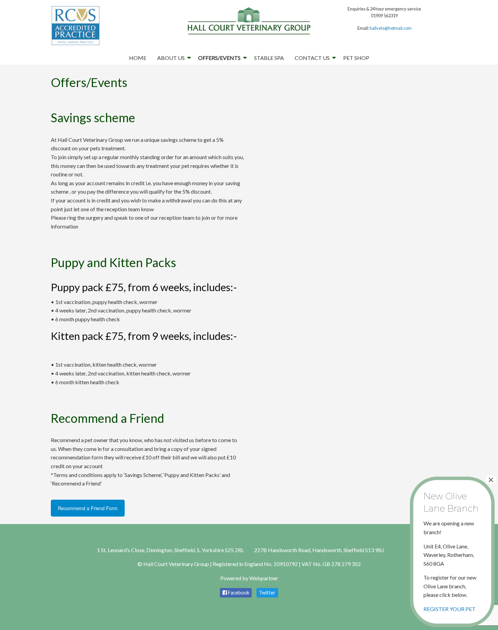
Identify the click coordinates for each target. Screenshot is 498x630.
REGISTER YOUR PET (449, 608)
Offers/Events (219, 58)
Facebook (238, 592)
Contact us (312, 58)
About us (171, 58)
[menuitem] (138, 57)
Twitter (267, 592)
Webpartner (263, 578)
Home (137, 58)
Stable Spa (269, 58)
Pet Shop (356, 58)
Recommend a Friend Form (88, 508)
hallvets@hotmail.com (391, 28)
